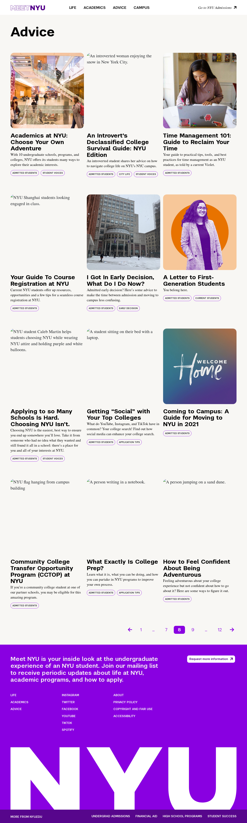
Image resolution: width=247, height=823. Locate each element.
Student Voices (53, 173)
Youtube (69, 716)
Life (72, 7)
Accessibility (124, 716)
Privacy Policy (125, 702)
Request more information (208, 659)
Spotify (68, 730)
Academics (95, 7)
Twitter (68, 702)
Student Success (222, 816)
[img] (47, 90)
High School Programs (182, 816)
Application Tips (129, 442)
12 (220, 630)
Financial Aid (146, 816)
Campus (142, 7)
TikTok (67, 723)
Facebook (70, 709)
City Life (124, 174)
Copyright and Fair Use (133, 709)
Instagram (70, 695)
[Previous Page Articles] (129, 629)
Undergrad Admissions (110, 816)
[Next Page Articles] (232, 629)
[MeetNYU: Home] (27, 7)
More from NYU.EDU (26, 817)
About (118, 695)
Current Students (207, 298)
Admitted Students (24, 173)
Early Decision (128, 308)
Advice (119, 7)
